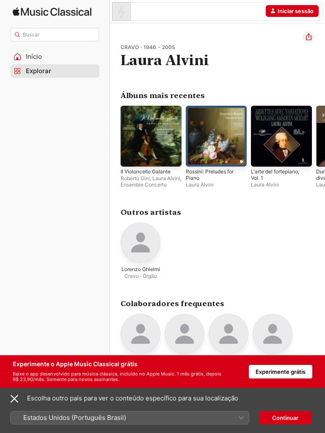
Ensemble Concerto (144, 184)
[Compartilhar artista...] (308, 37)
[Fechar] (14, 399)
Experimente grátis (281, 371)
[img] (52, 11)
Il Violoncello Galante (146, 171)
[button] (55, 56)
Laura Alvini (166, 178)
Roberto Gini (135, 178)
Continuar (285, 417)
